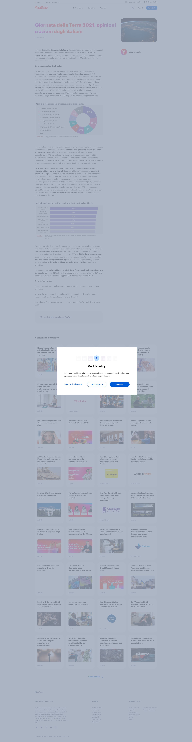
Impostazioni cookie (73, 384)
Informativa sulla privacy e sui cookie (96, 376)
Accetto (119, 384)
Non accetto (97, 384)
